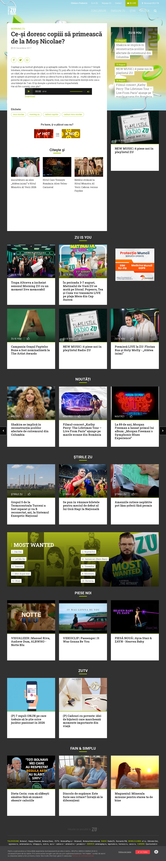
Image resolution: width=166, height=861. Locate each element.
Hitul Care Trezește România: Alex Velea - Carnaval (55, 183)
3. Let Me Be (18, 559)
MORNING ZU (18, 28)
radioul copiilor (51, 114)
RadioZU (111, 841)
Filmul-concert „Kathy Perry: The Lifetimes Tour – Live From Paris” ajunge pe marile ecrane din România (134, 91)
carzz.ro (132, 844)
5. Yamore (17, 566)
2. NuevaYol (88, 551)
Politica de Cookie (124, 852)
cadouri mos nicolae (73, 114)
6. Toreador (88, 566)
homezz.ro (123, 844)
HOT (45, 133)
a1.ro (144, 841)
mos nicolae (18, 114)
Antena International (91, 841)
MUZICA (144, 10)
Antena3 (77, 841)
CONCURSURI (98, 10)
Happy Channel (34, 841)
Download (30, 96)
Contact (118, 3)
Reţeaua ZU (106, 3)
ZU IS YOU (134, 32)
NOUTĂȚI (83, 379)
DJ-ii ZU (94, 3)
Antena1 (23, 841)
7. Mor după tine (21, 573)
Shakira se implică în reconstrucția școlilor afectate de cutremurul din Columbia (133, 51)
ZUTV (56, 841)
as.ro (52, 844)
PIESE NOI (83, 593)
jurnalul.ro (81, 844)
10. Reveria (88, 580)
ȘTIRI (133, 10)
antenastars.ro (25, 844)
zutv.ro (46, 844)
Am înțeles (144, 852)
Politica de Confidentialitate (83, 856)
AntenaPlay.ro (66, 841)
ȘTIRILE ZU (83, 457)
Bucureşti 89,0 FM (151, 3)
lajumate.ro (112, 844)
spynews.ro (13, 844)
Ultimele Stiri (152, 841)
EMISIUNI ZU (118, 10)
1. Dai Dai (17, 551)
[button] (29, 91)
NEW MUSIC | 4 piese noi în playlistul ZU (134, 71)
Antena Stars (47, 841)
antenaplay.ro (100, 844)
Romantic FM (121, 841)
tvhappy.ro (37, 844)
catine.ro (59, 844)
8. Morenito (88, 573)
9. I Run (16, 580)
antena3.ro (69, 844)
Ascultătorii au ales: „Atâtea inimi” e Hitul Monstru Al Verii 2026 (23, 183)
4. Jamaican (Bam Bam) (95, 559)
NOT (72, 133)
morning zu (35, 114)
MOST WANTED (34, 544)
